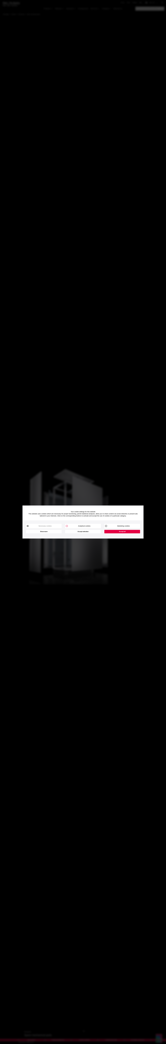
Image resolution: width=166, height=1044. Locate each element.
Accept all (122, 531)
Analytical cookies (84, 526)
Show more (44, 531)
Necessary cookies (45, 526)
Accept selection (83, 531)
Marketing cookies (123, 526)
